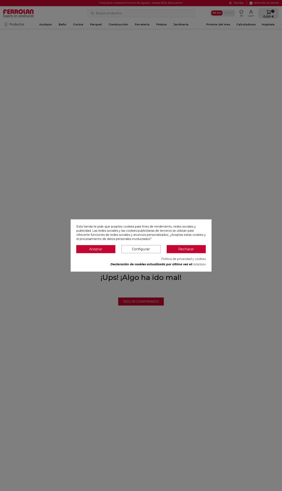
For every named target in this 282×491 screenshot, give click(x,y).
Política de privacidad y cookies (183, 259)
